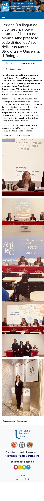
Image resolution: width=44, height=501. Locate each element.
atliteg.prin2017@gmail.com (23, 455)
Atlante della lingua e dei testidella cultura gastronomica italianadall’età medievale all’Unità (23, 6)
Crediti (27, 479)
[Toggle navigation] (3, 16)
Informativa (18, 479)
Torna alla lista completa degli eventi (15, 421)
